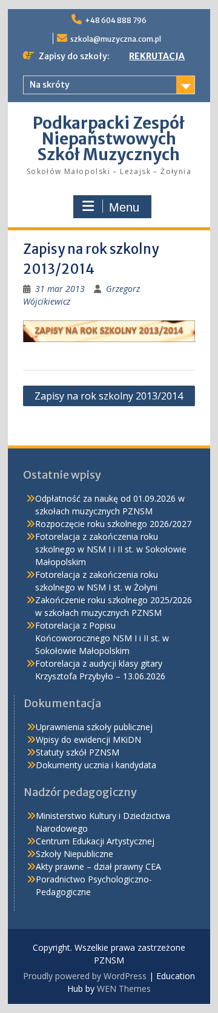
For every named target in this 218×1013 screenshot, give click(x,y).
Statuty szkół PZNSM (77, 752)
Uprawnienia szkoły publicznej (94, 727)
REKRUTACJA (157, 56)
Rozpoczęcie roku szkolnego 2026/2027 (113, 523)
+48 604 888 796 (116, 20)
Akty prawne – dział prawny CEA (98, 866)
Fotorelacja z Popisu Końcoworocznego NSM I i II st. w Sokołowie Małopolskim (102, 638)
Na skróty (50, 84)
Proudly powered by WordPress (85, 976)
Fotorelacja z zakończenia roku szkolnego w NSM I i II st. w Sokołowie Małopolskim (111, 549)
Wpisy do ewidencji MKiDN (88, 739)
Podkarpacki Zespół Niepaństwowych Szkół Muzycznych (109, 138)
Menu (124, 207)
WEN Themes (124, 988)
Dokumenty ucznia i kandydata (96, 765)
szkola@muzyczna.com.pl (115, 39)
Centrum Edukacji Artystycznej (95, 841)
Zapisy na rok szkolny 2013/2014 (109, 396)
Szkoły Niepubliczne (74, 853)
